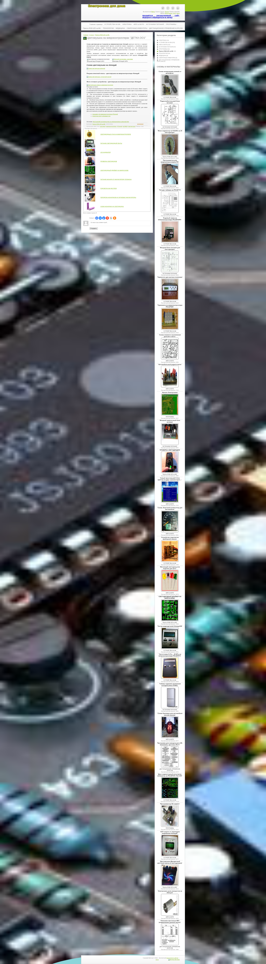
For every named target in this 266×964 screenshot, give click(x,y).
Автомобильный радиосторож (169, 364)
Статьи (91, 35)
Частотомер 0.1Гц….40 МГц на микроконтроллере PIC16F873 (170, 655)
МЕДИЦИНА (162, 55)
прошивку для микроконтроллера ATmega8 (105, 114)
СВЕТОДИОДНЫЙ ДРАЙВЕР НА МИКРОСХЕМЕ (114, 170)
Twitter (163, 8)
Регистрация (168, 13)
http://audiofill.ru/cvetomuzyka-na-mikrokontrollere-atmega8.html (111, 121)
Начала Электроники (169, 392)
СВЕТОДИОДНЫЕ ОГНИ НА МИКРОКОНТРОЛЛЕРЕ (115, 134)
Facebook (168, 8)
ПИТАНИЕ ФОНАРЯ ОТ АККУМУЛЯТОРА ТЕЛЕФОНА (116, 179)
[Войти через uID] (96, 218)
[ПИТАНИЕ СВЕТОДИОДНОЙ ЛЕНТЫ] (90, 147)
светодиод (102, 126)
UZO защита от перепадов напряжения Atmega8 (170, 832)
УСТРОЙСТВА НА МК (165, 42)
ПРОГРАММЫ (163, 49)
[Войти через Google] (111, 218)
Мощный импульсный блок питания (170, 421)
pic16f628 (125, 126)
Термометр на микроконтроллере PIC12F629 (170, 306)
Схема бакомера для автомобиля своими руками (170, 714)
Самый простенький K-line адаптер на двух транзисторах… (170, 478)
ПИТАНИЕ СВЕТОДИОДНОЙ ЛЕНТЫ (111, 143)
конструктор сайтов (172, 958)
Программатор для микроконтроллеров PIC (170, 161)
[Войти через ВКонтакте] (100, 218)
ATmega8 (119, 126)
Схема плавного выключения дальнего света (170, 335)
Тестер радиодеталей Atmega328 (170, 626)
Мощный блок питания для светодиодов (170, 248)
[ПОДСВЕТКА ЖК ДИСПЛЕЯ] (90, 192)
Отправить (93, 228)
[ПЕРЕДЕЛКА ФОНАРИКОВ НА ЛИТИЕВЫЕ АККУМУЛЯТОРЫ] (90, 201)
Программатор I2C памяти (169, 804)
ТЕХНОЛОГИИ (163, 53)
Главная (85, 35)
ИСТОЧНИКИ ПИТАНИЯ (166, 47)
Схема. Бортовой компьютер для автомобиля (170, 508)
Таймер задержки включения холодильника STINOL (170, 684)
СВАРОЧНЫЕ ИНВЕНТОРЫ (167, 57)
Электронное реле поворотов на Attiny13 (170, 891)
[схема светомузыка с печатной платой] (99, 77)
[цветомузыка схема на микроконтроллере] (100, 85)
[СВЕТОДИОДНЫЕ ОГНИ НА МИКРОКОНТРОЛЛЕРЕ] (90, 138)
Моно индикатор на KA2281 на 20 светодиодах (170, 131)
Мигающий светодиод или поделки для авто (170, 567)
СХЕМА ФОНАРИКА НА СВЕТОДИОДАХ (112, 206)
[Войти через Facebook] (103, 218)
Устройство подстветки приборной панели (170, 538)
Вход (178, 13)
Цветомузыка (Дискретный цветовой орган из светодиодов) (169, 862)
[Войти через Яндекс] (107, 218)
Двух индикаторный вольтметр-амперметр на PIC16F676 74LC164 (169, 775)
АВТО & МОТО (163, 44)
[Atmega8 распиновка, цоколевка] (122, 59)
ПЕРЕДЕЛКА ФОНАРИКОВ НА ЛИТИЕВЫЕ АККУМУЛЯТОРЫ (118, 197)
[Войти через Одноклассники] (114, 218)
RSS (174, 13)
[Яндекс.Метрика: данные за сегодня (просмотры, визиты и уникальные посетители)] (174, 959)
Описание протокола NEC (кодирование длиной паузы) (169, 921)
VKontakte (173, 8)
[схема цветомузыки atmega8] (96, 68)
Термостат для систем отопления (170, 277)
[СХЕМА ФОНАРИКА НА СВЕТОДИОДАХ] (90, 210)
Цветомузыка (131, 126)
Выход (167, 11)
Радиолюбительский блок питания (170, 102)
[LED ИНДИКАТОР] (90, 156)
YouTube (178, 8)
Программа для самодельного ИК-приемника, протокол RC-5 (170, 744)
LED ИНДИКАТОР (105, 152)
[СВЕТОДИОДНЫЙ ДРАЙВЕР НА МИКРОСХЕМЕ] (90, 174)
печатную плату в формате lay (101, 116)
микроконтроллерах (111, 126)
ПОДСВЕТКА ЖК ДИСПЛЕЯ (108, 188)
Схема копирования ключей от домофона (170, 72)
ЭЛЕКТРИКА (162, 40)
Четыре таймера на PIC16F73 (169, 190)
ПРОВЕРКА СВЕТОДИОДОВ (108, 161)
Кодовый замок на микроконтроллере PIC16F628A (169, 218)
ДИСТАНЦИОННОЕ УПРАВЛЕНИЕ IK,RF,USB (170, 769)
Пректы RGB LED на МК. (102, 35)
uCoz (157, 959)
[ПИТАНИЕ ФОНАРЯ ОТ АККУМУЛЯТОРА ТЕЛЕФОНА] (90, 183)
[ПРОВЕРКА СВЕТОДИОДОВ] (90, 165)
